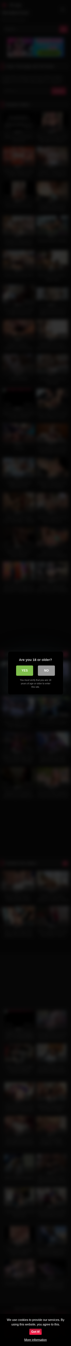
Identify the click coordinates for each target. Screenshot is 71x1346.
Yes (25, 670)
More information (35, 1339)
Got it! (35, 1331)
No (46, 670)
